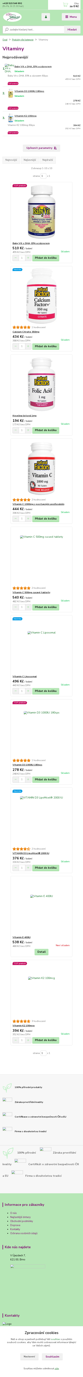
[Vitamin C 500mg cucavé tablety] (42, 557)
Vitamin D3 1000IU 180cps (29, 91)
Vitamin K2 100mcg (25, 115)
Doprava (15, 1225)
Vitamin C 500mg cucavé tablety (31, 592)
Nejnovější (11, 160)
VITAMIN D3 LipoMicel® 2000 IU (31, 853)
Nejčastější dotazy (20, 1217)
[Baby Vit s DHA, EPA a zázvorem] (42, 212)
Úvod (5, 39)
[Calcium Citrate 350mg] (42, 296)
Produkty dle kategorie (22, 39)
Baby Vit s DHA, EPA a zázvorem (33, 66)
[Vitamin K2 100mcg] (42, 990)
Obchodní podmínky (21, 1221)
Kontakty (15, 1229)
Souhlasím (52, 1356)
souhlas (55, 1339)
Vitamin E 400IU (21, 937)
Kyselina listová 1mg (24, 415)
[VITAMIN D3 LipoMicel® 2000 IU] (42, 817)
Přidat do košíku (46, 258)
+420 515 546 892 (12, 3)
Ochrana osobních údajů (23, 1233)
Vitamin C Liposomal (25, 676)
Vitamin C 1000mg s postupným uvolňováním (38, 504)
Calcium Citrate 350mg (26, 331)
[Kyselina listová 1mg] (42, 384)
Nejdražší (47, 160)
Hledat (72, 29)
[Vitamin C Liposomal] (42, 645)
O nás (13, 1213)
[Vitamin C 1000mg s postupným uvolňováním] (42, 468)
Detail (41, 952)
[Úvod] (19, 17)
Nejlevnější (30, 160)
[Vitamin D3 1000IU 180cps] (42, 729)
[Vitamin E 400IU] (42, 906)
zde (57, 1368)
